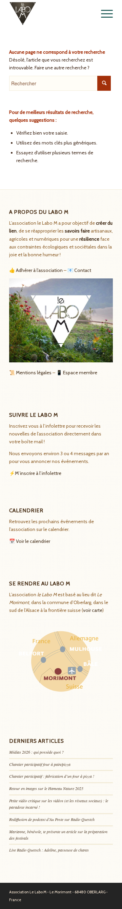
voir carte (92, 610)
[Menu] (103, 13)
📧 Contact (79, 270)
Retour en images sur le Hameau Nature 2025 (46, 788)
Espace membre (80, 373)
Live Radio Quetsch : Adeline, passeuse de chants (49, 850)
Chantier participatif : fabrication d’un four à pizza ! (51, 776)
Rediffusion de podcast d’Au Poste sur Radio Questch (52, 819)
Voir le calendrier (33, 541)
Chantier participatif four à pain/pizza (39, 764)
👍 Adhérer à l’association (36, 270)
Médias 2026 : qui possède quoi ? (36, 752)
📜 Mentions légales (30, 373)
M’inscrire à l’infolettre (38, 473)
